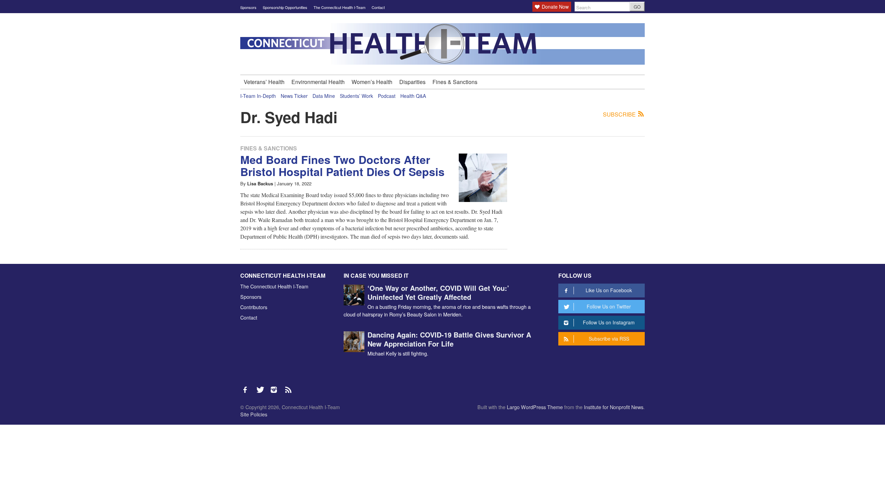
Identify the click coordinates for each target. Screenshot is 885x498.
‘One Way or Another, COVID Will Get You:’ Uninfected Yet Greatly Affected (438, 292)
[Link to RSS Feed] (289, 386)
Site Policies (253, 414)
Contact (378, 7)
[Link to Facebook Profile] (247, 386)
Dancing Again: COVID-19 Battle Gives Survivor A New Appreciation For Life (449, 339)
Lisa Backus (260, 183)
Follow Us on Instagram (609, 322)
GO (637, 6)
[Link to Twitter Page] (262, 386)
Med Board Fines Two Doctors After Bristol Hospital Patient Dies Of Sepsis (342, 165)
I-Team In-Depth (258, 95)
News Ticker (294, 95)
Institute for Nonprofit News (613, 407)
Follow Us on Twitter (609, 306)
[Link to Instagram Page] (276, 386)
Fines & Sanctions (454, 82)
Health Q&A (413, 95)
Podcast (386, 95)
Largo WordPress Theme (535, 407)
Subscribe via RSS (609, 338)
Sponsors (248, 7)
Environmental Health (318, 82)
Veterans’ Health (264, 82)
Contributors (253, 307)
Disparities (412, 82)
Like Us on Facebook (609, 290)
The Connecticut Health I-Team (339, 7)
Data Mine (324, 95)
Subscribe (620, 114)
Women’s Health (372, 82)
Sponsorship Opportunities (285, 7)
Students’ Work (356, 95)
